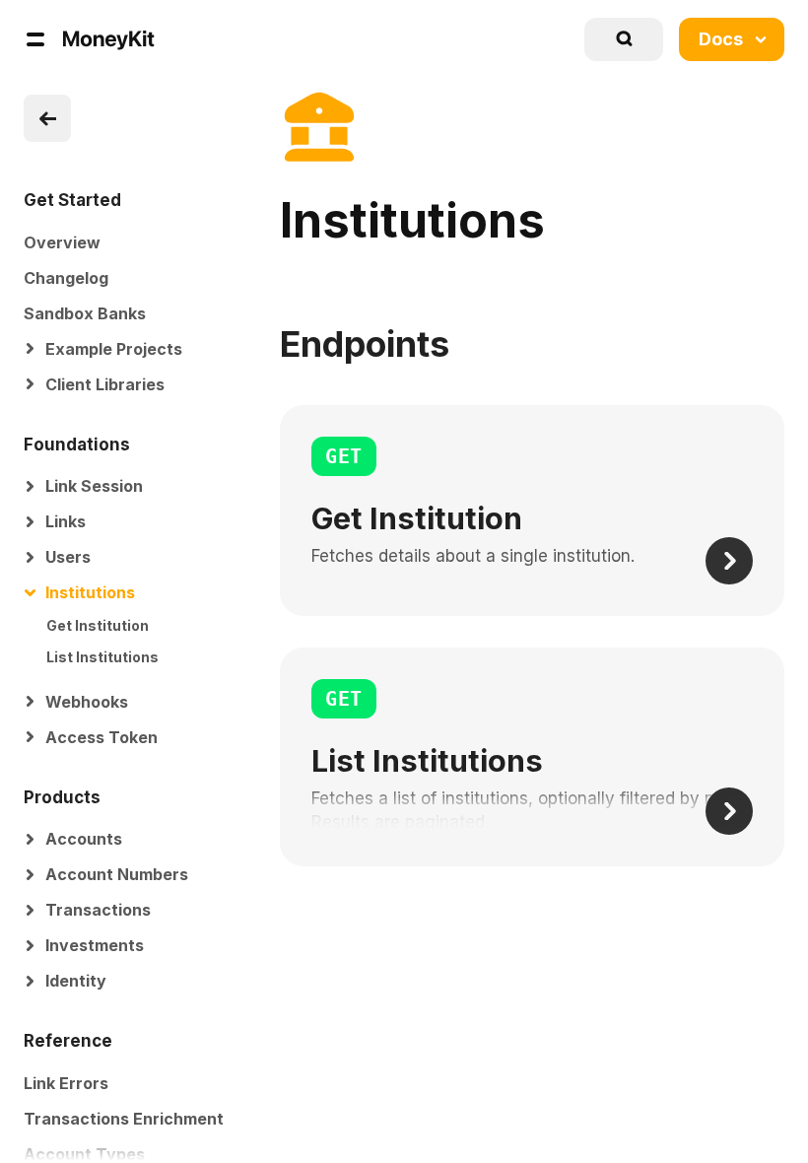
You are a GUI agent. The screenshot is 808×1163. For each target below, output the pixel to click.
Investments (94, 945)
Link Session (94, 486)
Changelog (66, 278)
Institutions (90, 592)
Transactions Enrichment (124, 1119)
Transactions (98, 910)
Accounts (83, 839)
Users (68, 557)
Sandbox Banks (85, 313)
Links (65, 521)
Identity (75, 981)
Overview (62, 242)
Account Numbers (116, 874)
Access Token (101, 737)
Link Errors (66, 1083)
